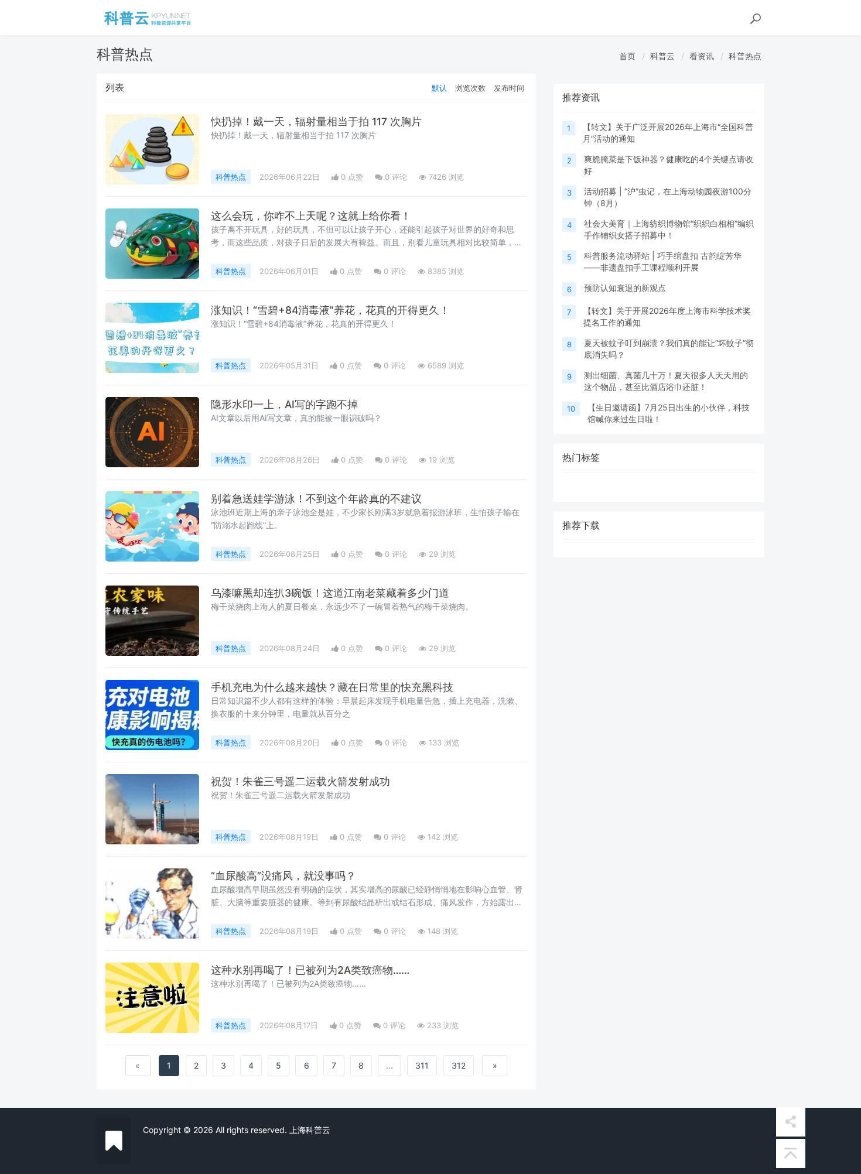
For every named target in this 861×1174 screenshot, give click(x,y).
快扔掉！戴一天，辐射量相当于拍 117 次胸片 (316, 121)
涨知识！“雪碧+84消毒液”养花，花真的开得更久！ (330, 310)
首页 (627, 56)
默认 (439, 88)
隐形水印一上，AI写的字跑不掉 (284, 404)
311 (422, 1065)
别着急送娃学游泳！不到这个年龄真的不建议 (316, 498)
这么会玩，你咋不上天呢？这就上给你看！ (311, 216)
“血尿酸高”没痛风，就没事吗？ (283, 876)
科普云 (662, 56)
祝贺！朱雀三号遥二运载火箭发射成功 (300, 781)
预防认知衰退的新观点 (625, 288)
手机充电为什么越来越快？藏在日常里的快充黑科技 (332, 687)
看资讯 (701, 56)
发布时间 (509, 88)
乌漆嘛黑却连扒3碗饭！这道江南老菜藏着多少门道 (330, 593)
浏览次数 (470, 88)
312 (459, 1065)
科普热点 (745, 56)
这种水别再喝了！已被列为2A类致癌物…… (310, 970)
